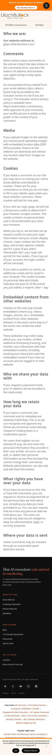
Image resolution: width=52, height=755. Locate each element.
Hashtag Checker (13, 719)
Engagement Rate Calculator (15, 712)
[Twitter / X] (12, 686)
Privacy (5, 693)
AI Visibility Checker (37, 705)
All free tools (20, 705)
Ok (16, 751)
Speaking (7, 613)
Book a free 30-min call (13, 664)
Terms (13, 693)
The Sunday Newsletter (13, 634)
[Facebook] (5, 686)
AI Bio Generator (12, 715)
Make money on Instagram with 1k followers (25, 737)
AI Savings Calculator (12, 604)
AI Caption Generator (39, 712)
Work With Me (9, 599)
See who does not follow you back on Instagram (25, 734)
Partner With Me (10, 609)
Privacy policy (30, 751)
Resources (7, 639)
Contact (6, 660)
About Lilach (8, 643)
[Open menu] (46, 5)
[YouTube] (20, 686)
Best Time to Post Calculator (34, 715)
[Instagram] (28, 686)
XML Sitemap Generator (34, 719)
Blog (5, 630)
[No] (46, 747)
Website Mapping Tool (26, 723)
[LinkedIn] (36, 686)
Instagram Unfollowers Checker (25, 708)
